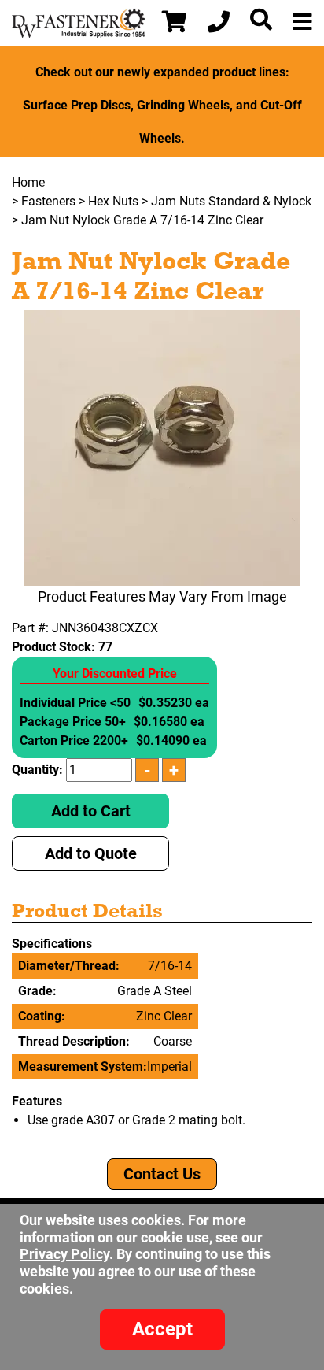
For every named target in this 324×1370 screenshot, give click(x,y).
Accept (162, 1329)
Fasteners (48, 201)
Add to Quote (91, 853)
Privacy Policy (64, 1254)
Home (28, 182)
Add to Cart (91, 811)
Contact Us (162, 1173)
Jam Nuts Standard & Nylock (231, 201)
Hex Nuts (113, 201)
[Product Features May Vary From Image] (162, 448)
